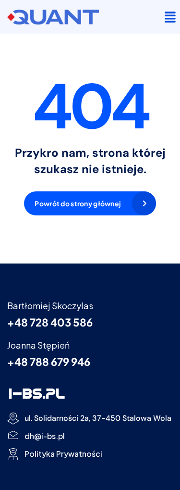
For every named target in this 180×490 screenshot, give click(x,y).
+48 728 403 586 (50, 322)
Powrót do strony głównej (78, 203)
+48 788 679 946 (48, 361)
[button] (170, 16)
